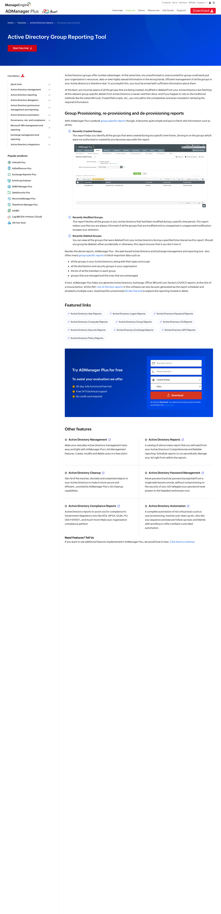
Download (201, 11)
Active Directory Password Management (174, 472)
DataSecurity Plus (21, 192)
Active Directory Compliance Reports (92, 506)
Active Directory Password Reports (175, 313)
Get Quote (168, 10)
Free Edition (14, 76)
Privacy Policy (169, 405)
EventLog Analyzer (21, 180)
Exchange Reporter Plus (24, 174)
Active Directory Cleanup (85, 472)
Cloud (38, 217)
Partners (183, 3)
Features (130, 10)
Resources (154, 10)
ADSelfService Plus (21, 168)
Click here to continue (182, 541)
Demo (141, 10)
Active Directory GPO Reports (179, 330)
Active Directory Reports (164, 439)
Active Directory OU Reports (177, 322)
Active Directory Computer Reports (89, 322)
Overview (117, 10)
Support (181, 10)
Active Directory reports (41, 23)
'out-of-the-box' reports (110, 287)
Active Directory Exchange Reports (135, 330)
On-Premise (28, 217)
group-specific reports (113, 120)
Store (175, 3)
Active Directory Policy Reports (87, 338)
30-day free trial (133, 291)
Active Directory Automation (167, 506)
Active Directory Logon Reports (129, 313)
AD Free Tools (19, 223)
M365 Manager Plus (22, 186)
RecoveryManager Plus (23, 198)
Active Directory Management (88, 439)
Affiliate (192, 3)
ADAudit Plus (19, 162)
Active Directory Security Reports (88, 330)
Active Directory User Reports (86, 313)
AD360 (15, 210)
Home (11, 23)
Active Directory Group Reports (135, 322)
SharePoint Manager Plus (25, 204)
